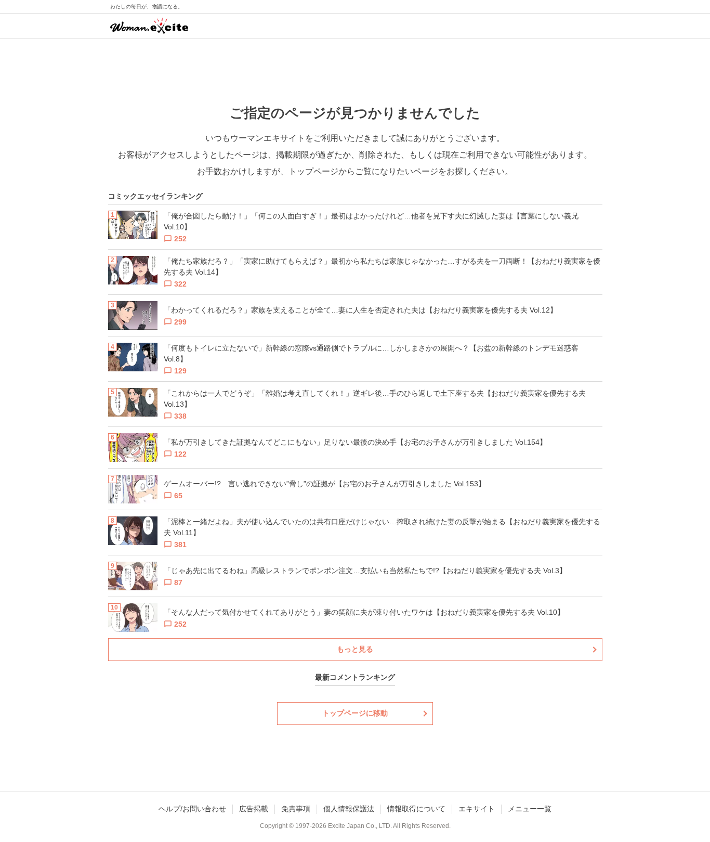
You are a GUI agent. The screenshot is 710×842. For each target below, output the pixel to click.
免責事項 (295, 809)
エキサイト (476, 809)
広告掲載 (253, 809)
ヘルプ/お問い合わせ (192, 809)
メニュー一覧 (529, 809)
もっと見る (355, 649)
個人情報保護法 (348, 809)
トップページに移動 (355, 713)
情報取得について (416, 809)
